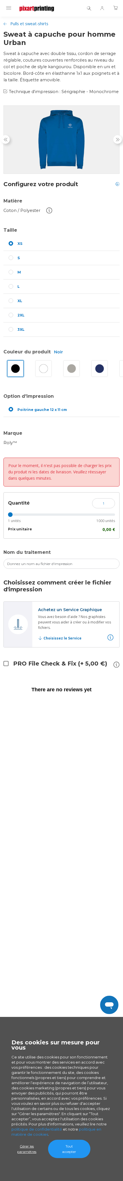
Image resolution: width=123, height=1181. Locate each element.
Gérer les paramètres (26, 1149)
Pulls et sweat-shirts (29, 23)
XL (19, 301)
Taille (10, 230)
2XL (21, 315)
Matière (12, 201)
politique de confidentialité (36, 1129)
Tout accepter (69, 1149)
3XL (21, 329)
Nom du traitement (27, 552)
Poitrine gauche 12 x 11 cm (42, 410)
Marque (12, 433)
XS (19, 243)
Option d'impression (28, 396)
